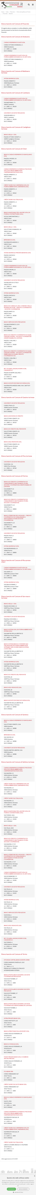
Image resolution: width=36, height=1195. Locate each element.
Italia (7, 12)
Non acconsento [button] (23, 1189)
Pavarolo (5, 13)
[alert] (18, 1185)
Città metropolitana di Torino (23, 12)
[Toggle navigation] (29, 4)
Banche (11, 13)
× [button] (34, 1176)
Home (2, 12)
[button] (18, 1192)
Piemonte (12, 12)
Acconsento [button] (11, 1189)
